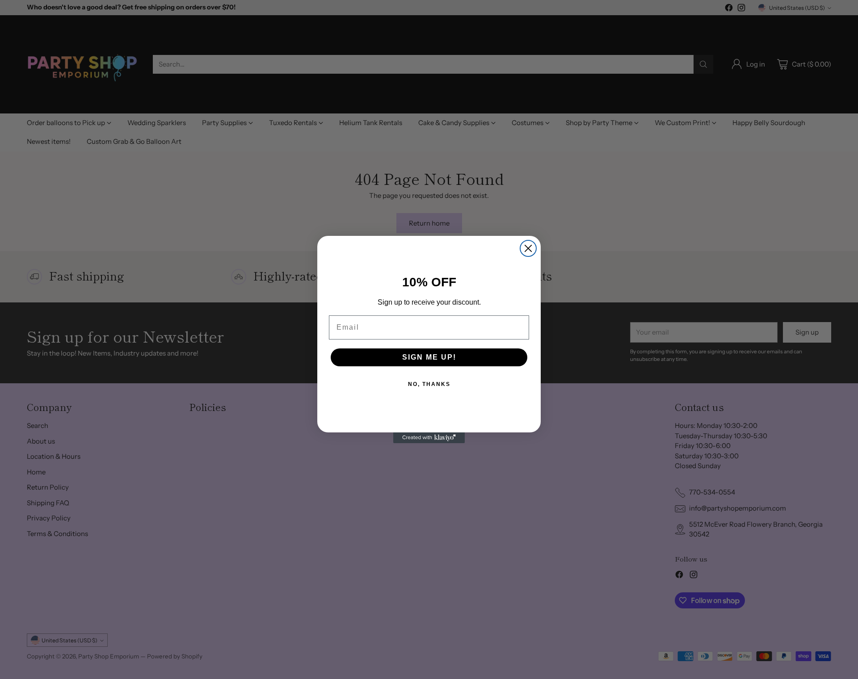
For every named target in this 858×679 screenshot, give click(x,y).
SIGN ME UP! (429, 357)
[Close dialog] (528, 248)
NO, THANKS (429, 384)
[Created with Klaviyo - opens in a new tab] (429, 437)
